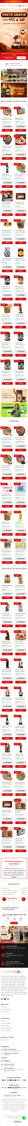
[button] (2, 6)
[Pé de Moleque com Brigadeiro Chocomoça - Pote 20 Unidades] (20, 804)
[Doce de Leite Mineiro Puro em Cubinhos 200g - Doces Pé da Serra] (7, 308)
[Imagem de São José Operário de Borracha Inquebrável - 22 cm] (20, 308)
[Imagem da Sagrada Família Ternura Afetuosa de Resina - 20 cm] (20, 607)
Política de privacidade (6, 1028)
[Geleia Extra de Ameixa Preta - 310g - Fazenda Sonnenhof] (20, 336)
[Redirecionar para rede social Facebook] (5, 999)
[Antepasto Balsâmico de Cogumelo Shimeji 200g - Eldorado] (7, 579)
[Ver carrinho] (26, 6)
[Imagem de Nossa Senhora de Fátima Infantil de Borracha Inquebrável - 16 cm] (20, 719)
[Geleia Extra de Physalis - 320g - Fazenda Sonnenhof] (20, 280)
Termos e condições (5, 1030)
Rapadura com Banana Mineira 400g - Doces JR (19, 119)
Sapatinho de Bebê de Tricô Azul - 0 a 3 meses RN (20, 495)
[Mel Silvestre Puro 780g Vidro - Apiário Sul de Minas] (20, 252)
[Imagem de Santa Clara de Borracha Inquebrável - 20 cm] (7, 663)
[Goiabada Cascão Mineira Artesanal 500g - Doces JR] (20, 195)
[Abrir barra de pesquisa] (4, 6)
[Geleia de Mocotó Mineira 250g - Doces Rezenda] (20, 139)
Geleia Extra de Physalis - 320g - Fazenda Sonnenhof (20, 288)
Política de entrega (5, 1025)
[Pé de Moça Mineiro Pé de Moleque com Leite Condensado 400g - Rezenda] (7, 224)
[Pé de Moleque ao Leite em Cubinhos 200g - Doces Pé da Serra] (20, 224)
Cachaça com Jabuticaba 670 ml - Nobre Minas (7, 176)
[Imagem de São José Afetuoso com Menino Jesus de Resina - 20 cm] (7, 635)
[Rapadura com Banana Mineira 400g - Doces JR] (20, 111)
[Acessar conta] (24, 5)
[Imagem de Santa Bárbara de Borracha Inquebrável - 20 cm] (20, 663)
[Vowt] (14, 1121)
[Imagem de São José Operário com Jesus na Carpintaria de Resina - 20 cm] (7, 607)
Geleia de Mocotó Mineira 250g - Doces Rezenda (19, 147)
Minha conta (4, 1006)
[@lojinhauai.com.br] (4, 915)
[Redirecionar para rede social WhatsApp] (8, 999)
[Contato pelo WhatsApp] (24, 1118)
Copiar (21, 57)
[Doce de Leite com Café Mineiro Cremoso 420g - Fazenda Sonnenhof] (7, 364)
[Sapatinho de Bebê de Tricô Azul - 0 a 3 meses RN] (20, 487)
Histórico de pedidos (5, 1009)
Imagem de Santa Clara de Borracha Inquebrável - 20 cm (7, 671)
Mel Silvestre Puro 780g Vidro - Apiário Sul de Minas (20, 260)
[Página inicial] (14, 5)
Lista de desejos (5, 1011)
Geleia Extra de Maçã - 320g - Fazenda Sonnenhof (7, 344)
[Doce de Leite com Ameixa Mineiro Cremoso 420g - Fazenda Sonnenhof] (20, 364)
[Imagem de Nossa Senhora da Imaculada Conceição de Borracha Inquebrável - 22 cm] (7, 719)
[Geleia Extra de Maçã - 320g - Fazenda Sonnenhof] (7, 336)
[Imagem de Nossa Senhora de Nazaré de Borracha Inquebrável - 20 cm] (20, 691)
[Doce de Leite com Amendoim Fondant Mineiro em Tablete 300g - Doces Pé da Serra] (7, 111)
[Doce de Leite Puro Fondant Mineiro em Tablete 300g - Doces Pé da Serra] (20, 775)
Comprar (7, 130)
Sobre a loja (3, 1021)
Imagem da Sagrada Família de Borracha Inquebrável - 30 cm (7, 755)
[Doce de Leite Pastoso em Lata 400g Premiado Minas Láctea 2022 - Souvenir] (20, 635)
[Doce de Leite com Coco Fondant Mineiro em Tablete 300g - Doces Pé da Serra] (20, 167)
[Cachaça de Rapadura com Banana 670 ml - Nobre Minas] (20, 515)
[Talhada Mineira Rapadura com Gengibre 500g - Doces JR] (20, 832)
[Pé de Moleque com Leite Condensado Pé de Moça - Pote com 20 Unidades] (7, 832)
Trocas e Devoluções (6, 1023)
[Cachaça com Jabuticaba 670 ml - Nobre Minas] (7, 167)
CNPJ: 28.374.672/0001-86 (14, 1117)
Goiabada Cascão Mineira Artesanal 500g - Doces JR (19, 204)
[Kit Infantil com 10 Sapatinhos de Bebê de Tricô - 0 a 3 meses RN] (7, 487)
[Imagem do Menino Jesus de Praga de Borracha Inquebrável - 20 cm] (7, 691)
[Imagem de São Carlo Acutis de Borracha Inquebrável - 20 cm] (20, 747)
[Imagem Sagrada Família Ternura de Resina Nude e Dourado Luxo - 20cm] (20, 579)
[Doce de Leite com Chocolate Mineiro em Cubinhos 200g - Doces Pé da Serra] (7, 543)
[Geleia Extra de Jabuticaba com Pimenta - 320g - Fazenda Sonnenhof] (7, 280)
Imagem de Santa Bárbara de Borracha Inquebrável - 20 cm (20, 671)
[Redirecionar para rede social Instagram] (2, 999)
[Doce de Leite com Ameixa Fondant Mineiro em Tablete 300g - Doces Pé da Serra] (20, 459)
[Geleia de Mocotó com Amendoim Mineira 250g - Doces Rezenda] (7, 195)
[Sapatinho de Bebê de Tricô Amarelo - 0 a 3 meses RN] (20, 543)
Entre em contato (5, 1039)
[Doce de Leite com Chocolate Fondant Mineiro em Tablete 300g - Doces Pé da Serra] (7, 139)
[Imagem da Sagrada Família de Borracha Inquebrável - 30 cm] (7, 747)
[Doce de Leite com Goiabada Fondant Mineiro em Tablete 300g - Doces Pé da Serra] (7, 775)
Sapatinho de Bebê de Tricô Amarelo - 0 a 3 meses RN (20, 551)
